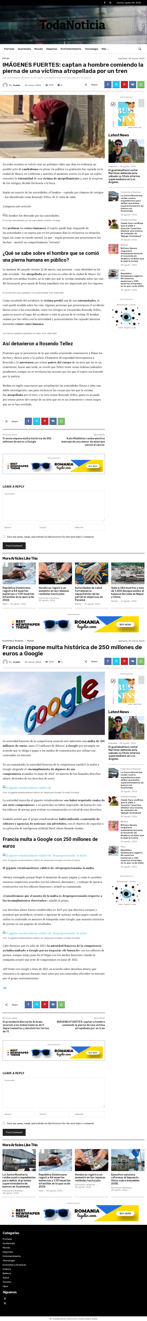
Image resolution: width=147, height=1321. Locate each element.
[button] (139, 48)
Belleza (124, 245)
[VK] (132, 84)
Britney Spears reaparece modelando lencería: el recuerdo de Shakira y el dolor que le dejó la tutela (132, 254)
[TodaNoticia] (73, 24)
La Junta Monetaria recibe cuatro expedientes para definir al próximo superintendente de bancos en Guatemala (132, 203)
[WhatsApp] (140, 84)
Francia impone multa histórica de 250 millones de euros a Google (27, 440)
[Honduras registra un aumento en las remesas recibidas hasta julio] (55, 573)
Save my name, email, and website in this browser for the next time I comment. (50, 536)
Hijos (123, 270)
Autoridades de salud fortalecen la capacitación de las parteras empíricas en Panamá (89, 593)
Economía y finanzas (131, 192)
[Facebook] (105, 3)
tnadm (16, 85)
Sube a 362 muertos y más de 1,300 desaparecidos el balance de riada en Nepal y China (127, 592)
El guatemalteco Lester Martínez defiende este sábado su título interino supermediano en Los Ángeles (124, 176)
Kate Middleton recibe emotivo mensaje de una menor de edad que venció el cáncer (83, 441)
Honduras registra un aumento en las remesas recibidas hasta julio (54, 591)
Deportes (112, 166)
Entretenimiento (129, 220)
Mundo (6, 58)
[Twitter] (110, 3)
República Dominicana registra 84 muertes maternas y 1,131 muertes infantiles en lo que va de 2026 (132, 280)
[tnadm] (6, 85)
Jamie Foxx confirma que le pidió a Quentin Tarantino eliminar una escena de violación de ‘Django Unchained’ (132, 229)
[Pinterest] (124, 84)
